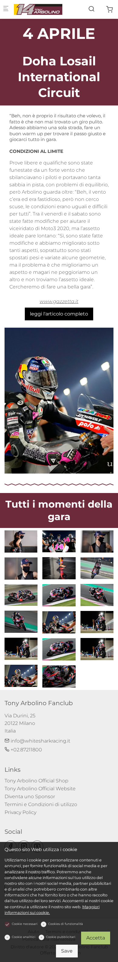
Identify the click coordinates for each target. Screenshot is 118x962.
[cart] (109, 9)
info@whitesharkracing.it (39, 741)
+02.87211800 (25, 750)
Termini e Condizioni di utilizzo (41, 804)
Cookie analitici (23, 937)
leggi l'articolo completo (59, 314)
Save (67, 951)
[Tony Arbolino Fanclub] (38, 9)
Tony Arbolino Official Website (40, 788)
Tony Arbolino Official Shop (36, 781)
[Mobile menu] (5, 9)
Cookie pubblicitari (60, 937)
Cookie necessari (25, 924)
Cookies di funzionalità (65, 924)
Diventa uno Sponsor (30, 796)
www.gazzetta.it (59, 301)
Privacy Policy (20, 812)
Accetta (95, 938)
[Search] (91, 9)
